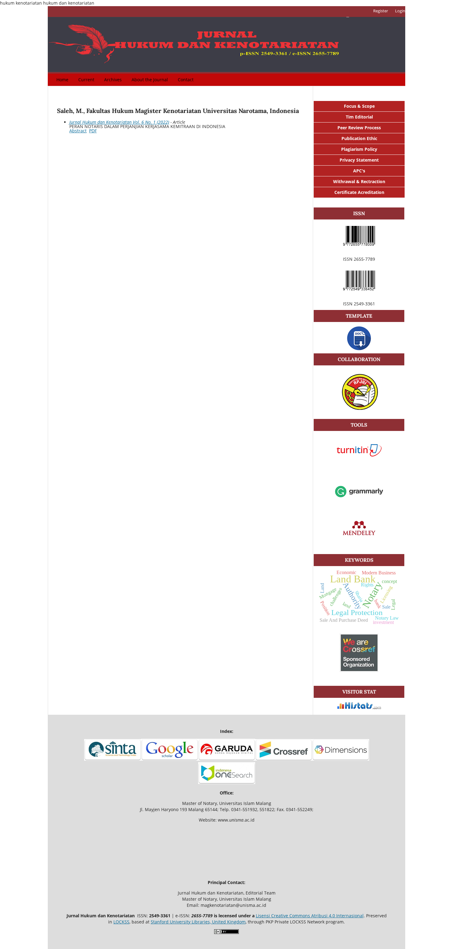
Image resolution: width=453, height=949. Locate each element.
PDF (93, 131)
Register (380, 11)
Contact (186, 79)
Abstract (78, 131)
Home (62, 79)
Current (86, 79)
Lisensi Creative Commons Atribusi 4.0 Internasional (310, 916)
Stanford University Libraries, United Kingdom (198, 922)
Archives (113, 79)
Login (400, 11)
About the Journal (150, 79)
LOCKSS (121, 922)
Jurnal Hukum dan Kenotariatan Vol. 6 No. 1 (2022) (119, 122)
